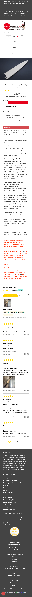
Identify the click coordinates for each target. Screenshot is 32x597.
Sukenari (14, 578)
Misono (14, 564)
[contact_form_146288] (3, 593)
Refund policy (7, 507)
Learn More (14, 8)
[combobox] (14, 32)
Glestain (14, 556)
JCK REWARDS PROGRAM (10, 502)
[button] (7, 91)
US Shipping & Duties (9, 509)
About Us (5, 485)
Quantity (5, 100)
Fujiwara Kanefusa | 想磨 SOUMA (14, 554)
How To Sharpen (7, 497)
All (9, 53)
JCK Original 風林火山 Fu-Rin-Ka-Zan (14, 547)
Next (29, 70)
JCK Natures (14, 549)
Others (16, 47)
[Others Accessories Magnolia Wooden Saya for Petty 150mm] (16, 69)
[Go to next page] (25, 442)
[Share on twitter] (28, 335)
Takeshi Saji (14, 580)
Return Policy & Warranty (10, 480)
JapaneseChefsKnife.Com (19, 588)
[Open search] (19, 295)
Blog (4, 488)
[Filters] (23, 295)
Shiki (14, 573)
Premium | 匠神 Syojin (14, 542)
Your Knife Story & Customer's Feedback (14, 500)
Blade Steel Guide (8, 495)
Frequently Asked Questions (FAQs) (12, 483)
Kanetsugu (14, 559)
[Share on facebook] (25, 335)
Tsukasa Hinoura (14, 583)
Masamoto (14, 561)
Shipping (5, 478)
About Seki (6, 490)
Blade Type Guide (8, 492)
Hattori (14, 552)
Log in (13, 36)
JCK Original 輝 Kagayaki (14, 544)
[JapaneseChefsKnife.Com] (14, 26)
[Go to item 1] (7, 303)
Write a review (10, 296)
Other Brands (14, 585)
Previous (3, 70)
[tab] (16, 127)
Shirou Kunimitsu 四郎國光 (15, 575)
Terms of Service (7, 504)
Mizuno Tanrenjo (14, 566)
